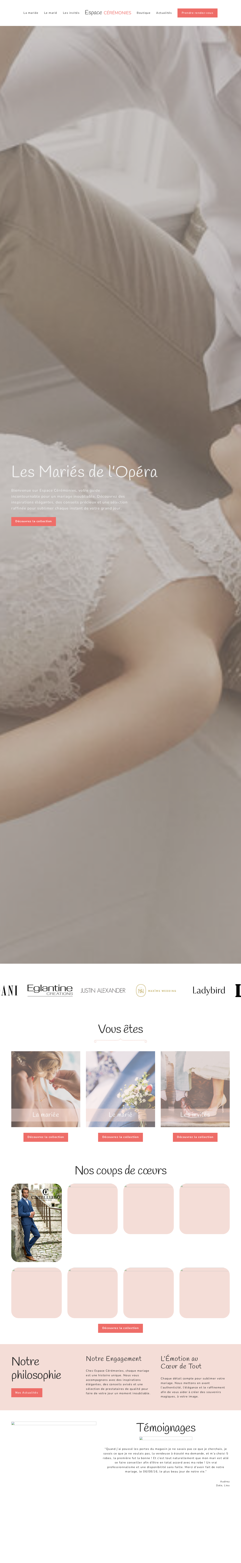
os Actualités (26, 1393)
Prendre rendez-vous (197, 13)
